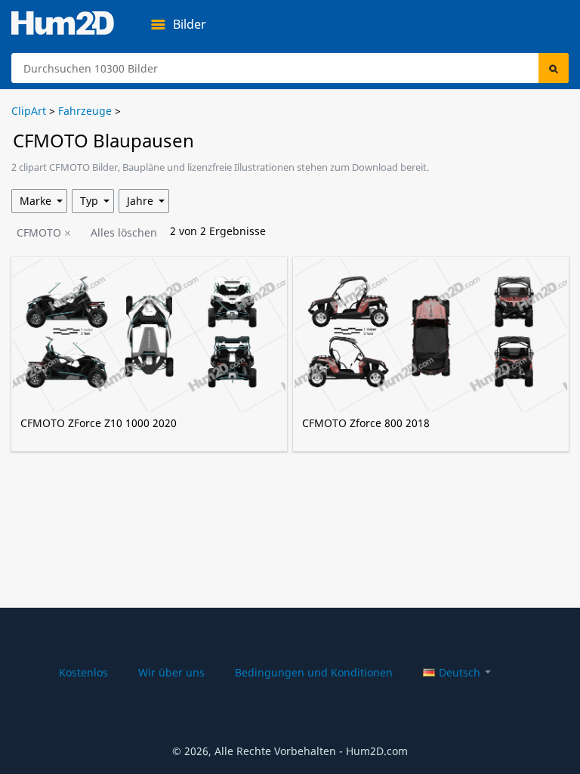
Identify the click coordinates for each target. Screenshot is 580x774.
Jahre (140, 201)
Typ (89, 201)
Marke (35, 201)
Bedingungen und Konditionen (314, 672)
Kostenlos (83, 672)
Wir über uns (171, 672)
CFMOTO (39, 232)
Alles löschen (124, 232)
